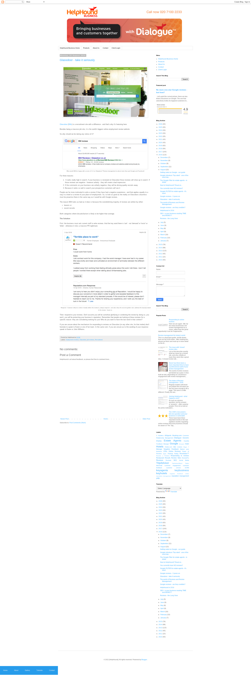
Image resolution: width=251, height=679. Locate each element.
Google (174, 443)
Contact (105, 48)
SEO (175, 460)
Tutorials (39, 670)
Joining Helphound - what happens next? (178, 397)
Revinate (168, 460)
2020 (161, 142)
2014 (161, 248)
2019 (161, 145)
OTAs (165, 451)
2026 (161, 124)
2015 (161, 244)
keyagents (162, 470)
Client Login (116, 48)
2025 (161, 127)
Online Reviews (175, 451)
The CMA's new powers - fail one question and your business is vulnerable (178, 414)
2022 (161, 136)
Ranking (170, 453)
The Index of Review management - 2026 (176, 381)
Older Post (146, 419)
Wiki (70, 124)
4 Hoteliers (160, 435)
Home (106, 419)
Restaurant (160, 458)
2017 (161, 152)
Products (86, 48)
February (163, 238)
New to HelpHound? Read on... (171, 185)
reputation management (180, 476)
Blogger (144, 660)
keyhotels (161, 473)
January (163, 241)
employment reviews (72, 339)
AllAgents (168, 435)
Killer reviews (177, 447)
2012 (161, 254)
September (164, 167)
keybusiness (182, 470)
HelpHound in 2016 (167, 210)
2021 (161, 139)
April (162, 231)
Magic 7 (186, 447)
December (164, 157)
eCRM (187, 468)
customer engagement (172, 465)
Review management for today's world (171, 335)
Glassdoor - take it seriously (77, 60)
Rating (176, 453)
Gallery (27, 670)
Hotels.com (168, 447)
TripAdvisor (162, 463)
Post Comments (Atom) (77, 423)
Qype (164, 453)
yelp (158, 478)
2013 (161, 251)
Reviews (159, 460)
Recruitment (99, 339)
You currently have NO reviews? (171, 188)
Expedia (186, 441)
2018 (161, 148)
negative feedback (176, 473)
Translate (173, 492)
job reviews (90, 339)
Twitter (187, 463)
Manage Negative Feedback (167, 449)
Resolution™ (184, 453)
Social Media (184, 460)
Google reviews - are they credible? (172, 207)
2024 (161, 130)
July (162, 222)
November (164, 160)
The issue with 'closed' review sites (177, 348)
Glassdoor (63, 124)
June (162, 225)
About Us (96, 48)
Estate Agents (172, 440)
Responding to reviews (180, 456)
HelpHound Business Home (70, 48)
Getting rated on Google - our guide (172, 172)
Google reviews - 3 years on (170, 196)
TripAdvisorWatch (177, 463)
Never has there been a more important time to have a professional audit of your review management (179, 366)
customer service (173, 468)
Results (167, 458)
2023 (161, 133)
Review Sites (176, 458)
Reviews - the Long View (169, 218)
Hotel (187, 444)
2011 (161, 257)
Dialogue (177, 438)
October (163, 163)
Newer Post (64, 419)
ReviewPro (185, 458)
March (162, 234)
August (163, 170)
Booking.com (177, 435)
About (16, 670)
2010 (161, 260)
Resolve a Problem (162, 455)
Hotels (159, 446)
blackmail (159, 465)
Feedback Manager (162, 444)
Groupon (181, 444)
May (162, 228)
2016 (161, 155)
